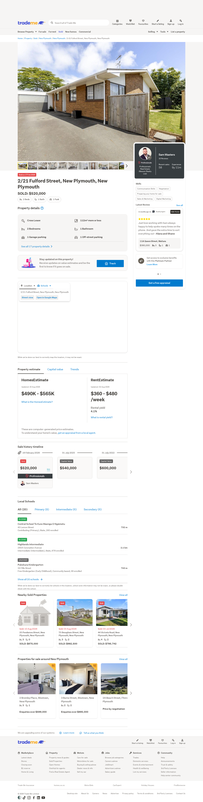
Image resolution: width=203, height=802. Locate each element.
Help (163, 757)
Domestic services (140, 761)
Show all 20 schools (28, 579)
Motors (80, 752)
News (105, 793)
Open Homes (54, 764)
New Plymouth (45, 38)
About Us (85, 793)
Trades (136, 757)
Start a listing (137, 743)
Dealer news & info (85, 768)
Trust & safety (167, 764)
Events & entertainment (143, 764)
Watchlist (151, 743)
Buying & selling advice (86, 764)
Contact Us (180, 793)
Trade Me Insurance (26, 785)
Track (112, 263)
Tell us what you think (93, 733)
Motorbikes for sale (85, 761)
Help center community (171, 775)
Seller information (168, 772)
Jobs (107, 752)
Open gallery (103, 156)
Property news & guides (59, 757)
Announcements (168, 761)
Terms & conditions (145, 793)
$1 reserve (25, 768)
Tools (163, 31)
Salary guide (110, 772)
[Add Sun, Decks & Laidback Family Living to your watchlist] (51, 667)
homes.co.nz (59, 785)
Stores (24, 761)
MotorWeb (88, 785)
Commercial (85, 31)
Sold (61, 31)
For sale (42, 31)
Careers (95, 793)
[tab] (27, 286)
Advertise (115, 793)
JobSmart (109, 764)
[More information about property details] (42, 208)
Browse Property (26, 31)
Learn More (152, 264)
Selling (151, 31)
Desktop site (72, 793)
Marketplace (27, 752)
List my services (139, 772)
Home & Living (27, 772)
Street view (27, 297)
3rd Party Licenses (169, 768)
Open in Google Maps (47, 297)
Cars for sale (82, 757)
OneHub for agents (57, 768)
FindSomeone (179, 785)
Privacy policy (128, 793)
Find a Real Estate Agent (59, 772)
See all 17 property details (35, 246)
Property (28, 38)
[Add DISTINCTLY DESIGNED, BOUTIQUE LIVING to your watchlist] (93, 667)
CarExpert (117, 785)
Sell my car (81, 772)
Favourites (162, 743)
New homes (71, 31)
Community (166, 752)
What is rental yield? (102, 417)
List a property (178, 31)
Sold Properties (55, 761)
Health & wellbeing (141, 768)
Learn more (69, 732)
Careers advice (111, 761)
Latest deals (26, 757)
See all (179, 205)
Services (137, 752)
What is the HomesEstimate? (37, 401)
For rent (52, 31)
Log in (181, 24)
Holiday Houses (147, 785)
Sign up (170, 24)
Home (20, 38)
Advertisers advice (113, 768)
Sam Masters (32, 483)
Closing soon (26, 764)
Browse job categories (114, 757)
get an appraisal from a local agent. (77, 432)
